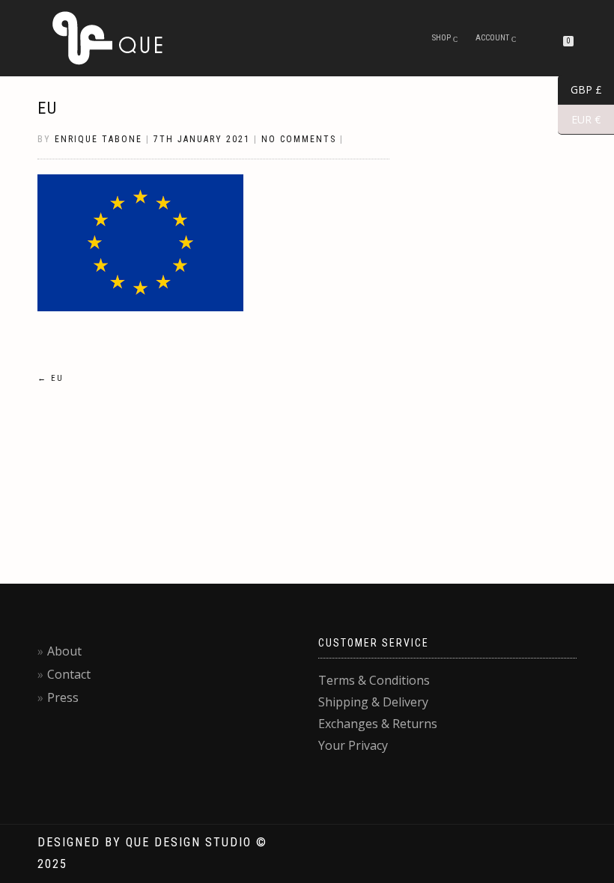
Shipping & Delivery (373, 702)
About (64, 651)
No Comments (298, 139)
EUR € (579, 119)
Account (492, 38)
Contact (69, 674)
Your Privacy (353, 745)
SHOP (441, 38)
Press (63, 697)
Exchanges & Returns (377, 723)
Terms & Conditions (374, 680)
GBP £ (580, 89)
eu (47, 108)
